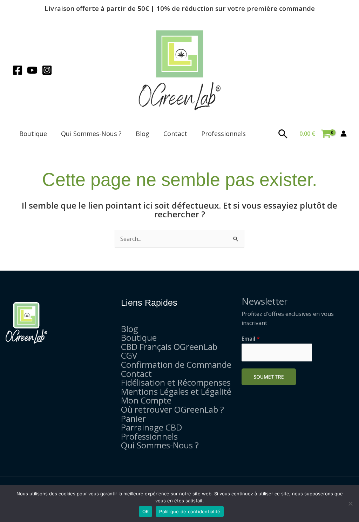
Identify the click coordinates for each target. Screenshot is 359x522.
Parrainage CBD (151, 427)
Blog (142, 133)
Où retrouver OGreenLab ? (172, 409)
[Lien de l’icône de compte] (343, 133)
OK (145, 511)
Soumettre (268, 376)
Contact (175, 133)
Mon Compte (146, 400)
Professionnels (223, 133)
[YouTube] (32, 70)
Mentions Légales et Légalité (176, 391)
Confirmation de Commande (176, 364)
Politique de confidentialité (189, 511)
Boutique (33, 133)
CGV (129, 355)
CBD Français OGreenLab (169, 346)
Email (251, 339)
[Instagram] (47, 70)
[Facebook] (17, 70)
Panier (133, 418)
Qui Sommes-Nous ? (91, 133)
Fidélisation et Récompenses (176, 382)
